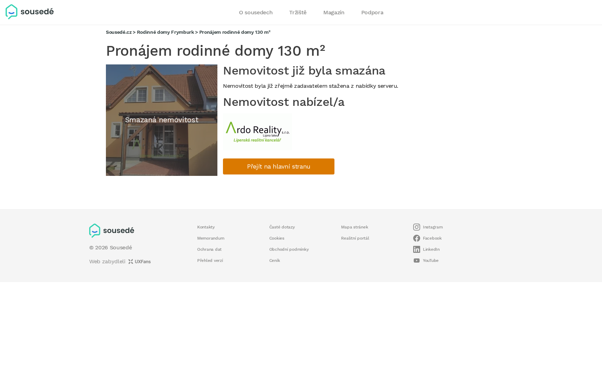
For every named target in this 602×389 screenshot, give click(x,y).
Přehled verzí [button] (210, 260)
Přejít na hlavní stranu (278, 166)
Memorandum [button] (210, 238)
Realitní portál (355, 238)
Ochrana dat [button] (209, 249)
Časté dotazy (282, 227)
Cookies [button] (276, 238)
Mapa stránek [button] (354, 227)
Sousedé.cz (119, 32)
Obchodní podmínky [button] (289, 249)
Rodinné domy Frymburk (165, 32)
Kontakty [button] (206, 227)
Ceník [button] (274, 260)
